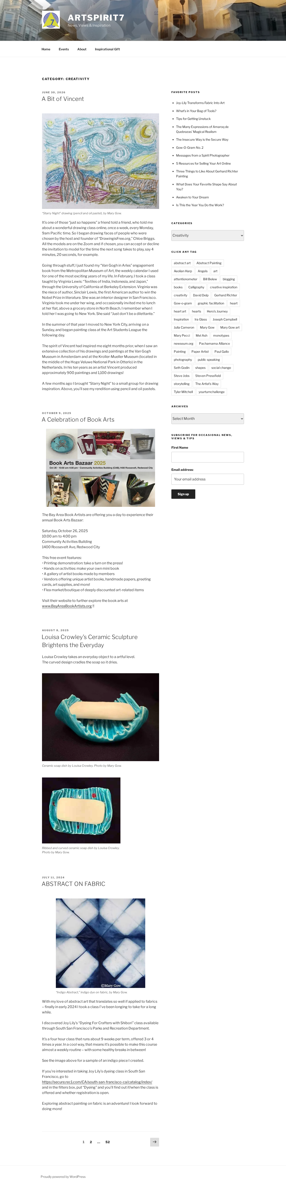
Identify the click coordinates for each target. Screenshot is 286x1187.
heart (234, 303)
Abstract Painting (208, 263)
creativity (180, 295)
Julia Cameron (184, 327)
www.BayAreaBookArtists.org (67, 606)
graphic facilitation (211, 303)
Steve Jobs (181, 376)
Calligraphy (196, 287)
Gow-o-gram (183, 303)
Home (46, 49)
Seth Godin (181, 367)
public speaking (209, 359)
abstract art (182, 263)
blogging (229, 279)
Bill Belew (210, 279)
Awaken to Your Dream (192, 197)
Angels (203, 271)
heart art (180, 311)
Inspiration (181, 319)
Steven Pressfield (208, 376)
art (215, 271)
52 (108, 1142)
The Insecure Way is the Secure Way (202, 139)
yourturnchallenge (212, 392)
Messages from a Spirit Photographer (202, 155)
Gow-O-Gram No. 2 (189, 147)
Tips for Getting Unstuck (193, 119)
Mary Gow (207, 327)
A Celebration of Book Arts (78, 419)
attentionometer (185, 279)
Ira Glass (201, 319)
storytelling (181, 384)
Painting (180, 351)
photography (183, 359)
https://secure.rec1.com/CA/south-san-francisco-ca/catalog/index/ (97, 1082)
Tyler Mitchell (183, 392)
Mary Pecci (182, 335)
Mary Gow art (230, 327)
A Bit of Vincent (63, 98)
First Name (179, 447)
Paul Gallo (221, 351)
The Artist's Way (207, 384)
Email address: (182, 469)
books (178, 287)
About (81, 49)
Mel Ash (201, 335)
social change (221, 367)
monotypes (221, 335)
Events (64, 49)
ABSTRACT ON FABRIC (73, 883)
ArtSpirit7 (96, 18)
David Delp (200, 295)
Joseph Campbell (225, 319)
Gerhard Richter (225, 295)
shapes (200, 367)
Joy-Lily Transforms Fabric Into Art (200, 103)
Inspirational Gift (107, 49)
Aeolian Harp (183, 271)
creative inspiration (223, 287)
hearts (196, 311)
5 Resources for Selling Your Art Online (203, 163)
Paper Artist (200, 351)
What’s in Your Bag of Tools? (196, 111)
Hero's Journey (217, 311)
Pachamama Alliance (214, 343)
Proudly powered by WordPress (63, 1177)
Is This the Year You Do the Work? (200, 205)
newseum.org (183, 343)
